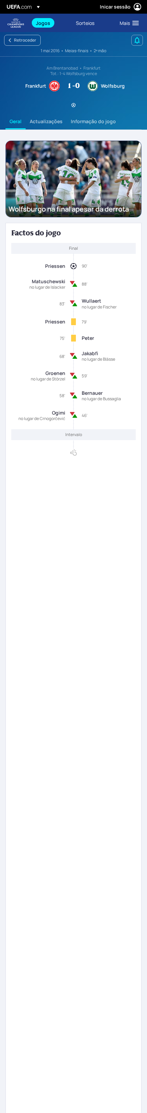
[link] (43, 23)
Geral (16, 121)
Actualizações (46, 121)
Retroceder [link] (25, 40)
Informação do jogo (93, 121)
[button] (127, 23)
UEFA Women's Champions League (15, 23)
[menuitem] (50, 23)
